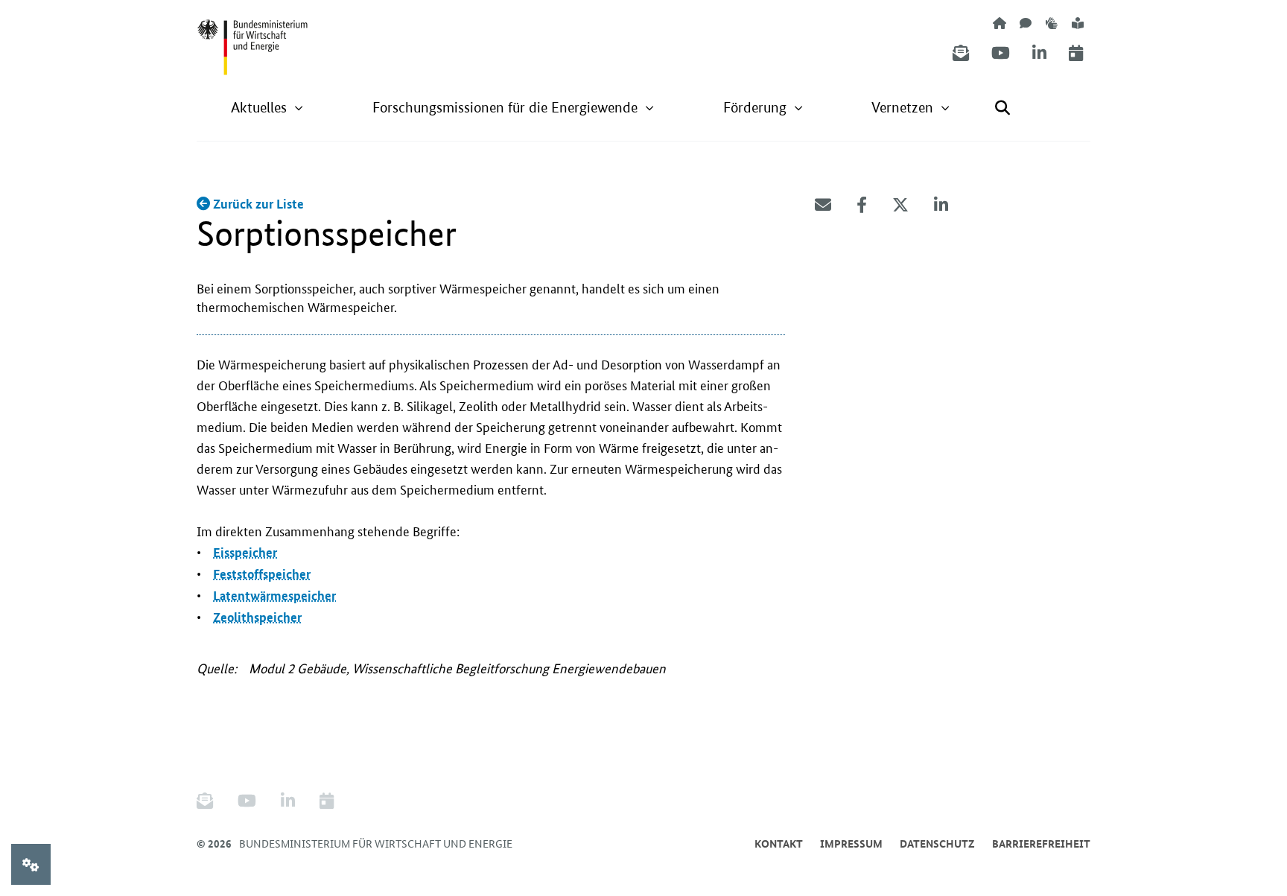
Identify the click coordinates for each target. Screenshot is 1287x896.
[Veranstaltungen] (1075, 53)
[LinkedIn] (1039, 53)
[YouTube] (1000, 53)
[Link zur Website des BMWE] (252, 38)
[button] (267, 107)
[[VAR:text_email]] (823, 205)
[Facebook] (861, 205)
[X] (900, 205)
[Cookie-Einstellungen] (31, 864)
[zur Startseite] (999, 23)
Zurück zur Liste (257, 203)
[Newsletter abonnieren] (960, 53)
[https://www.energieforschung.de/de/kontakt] (1025, 23)
